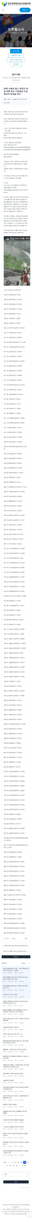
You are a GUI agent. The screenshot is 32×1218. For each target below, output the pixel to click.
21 (11, 1162)
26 (28, 1162)
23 (18, 1162)
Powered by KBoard (25, 1187)
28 (10, 1165)
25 (24, 1162)
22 (14, 1162)
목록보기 (16, 956)
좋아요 (7, 938)
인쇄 (26, 938)
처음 (4, 1162)
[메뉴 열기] (2, 9)
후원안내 (25, 10)
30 (16, 1165)
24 (21, 1162)
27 (6, 1165)
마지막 (24, 1165)
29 (13, 1165)
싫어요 (14, 938)
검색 (16, 1182)
